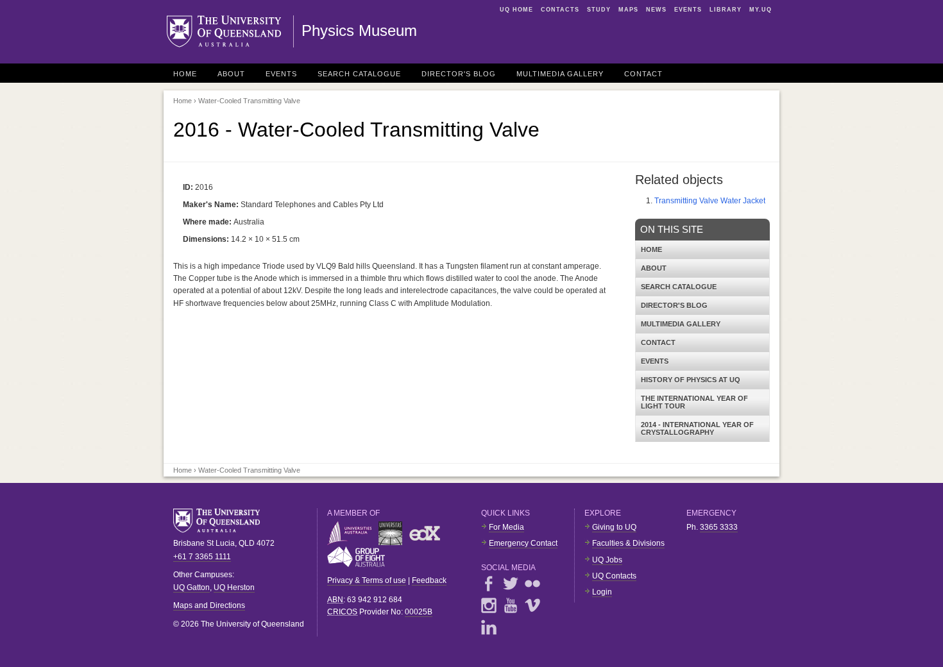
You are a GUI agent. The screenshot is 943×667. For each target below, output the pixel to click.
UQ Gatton (191, 587)
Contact (643, 74)
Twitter (510, 583)
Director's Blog (458, 74)
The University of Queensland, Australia (221, 521)
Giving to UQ (614, 527)
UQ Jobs (607, 559)
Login (602, 591)
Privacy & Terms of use (366, 580)
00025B (418, 611)
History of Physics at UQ (690, 380)
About (231, 74)
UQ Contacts (614, 575)
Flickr (532, 583)
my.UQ (760, 9)
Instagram (489, 605)
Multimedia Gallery (560, 74)
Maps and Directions (209, 605)
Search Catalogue (359, 74)
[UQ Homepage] (230, 31)
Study (599, 9)
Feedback (429, 580)
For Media (506, 527)
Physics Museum (359, 30)
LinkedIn (489, 627)
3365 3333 (719, 527)
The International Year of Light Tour (694, 402)
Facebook (489, 583)
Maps (628, 9)
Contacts (560, 9)
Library (725, 9)
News (656, 9)
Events (688, 9)
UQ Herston (234, 587)
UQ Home (516, 9)
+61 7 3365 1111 (202, 556)
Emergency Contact (523, 543)
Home (185, 74)
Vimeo (532, 605)
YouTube (510, 605)
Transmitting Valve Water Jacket (709, 200)
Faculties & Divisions (628, 543)
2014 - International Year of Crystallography (697, 428)
